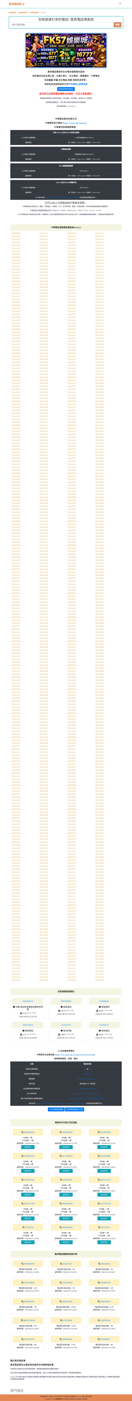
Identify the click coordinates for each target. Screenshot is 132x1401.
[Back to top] (128, 1390)
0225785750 (105, 1203)
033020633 (105, 1264)
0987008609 (66, 1001)
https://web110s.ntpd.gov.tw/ (87, 1079)
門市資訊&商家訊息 (78, 84)
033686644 (104, 1001)
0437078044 (29, 1282)
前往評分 (28, 1147)
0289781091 (105, 1320)
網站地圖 (65, 1399)
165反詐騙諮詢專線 (56, 1109)
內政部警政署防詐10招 (74, 1109)
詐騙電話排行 (44, 1396)
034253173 (67, 1264)
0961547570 (105, 1180)
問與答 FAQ (52, 1396)
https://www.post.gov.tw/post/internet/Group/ (75, 1055)
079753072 (105, 1227)
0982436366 (67, 1227)
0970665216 (105, 1282)
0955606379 (29, 1264)
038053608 (67, 1180)
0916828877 (105, 1339)
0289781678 (29, 1339)
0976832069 (67, 1203)
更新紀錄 (59, 1396)
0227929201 (67, 1282)
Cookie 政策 (80, 1396)
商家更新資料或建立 (66, 89)
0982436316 (105, 1301)
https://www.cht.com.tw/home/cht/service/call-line (62, 197)
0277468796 (67, 1156)
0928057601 (29, 1180)
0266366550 (28, 1001)
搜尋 (118, 25)
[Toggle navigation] (120, 4)
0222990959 (105, 1132)
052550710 (66, 1025)
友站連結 (66, 1396)
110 (85, 1069)
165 (90, 1069)
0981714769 (29, 1203)
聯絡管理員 (88, 1396)
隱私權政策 (73, 1396)
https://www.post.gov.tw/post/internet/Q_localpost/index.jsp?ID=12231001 (61, 1103)
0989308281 (67, 1339)
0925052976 (28, 1025)
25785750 (29, 1227)
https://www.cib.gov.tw (87, 1088)
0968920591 (29, 1301)
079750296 (67, 1320)
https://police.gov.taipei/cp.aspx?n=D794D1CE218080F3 (87, 1098)
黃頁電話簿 (15, 4)
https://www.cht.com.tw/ (75, 123)
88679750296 (29, 1320)
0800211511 (87, 1074)
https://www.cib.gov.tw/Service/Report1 (87, 1093)
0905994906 (105, 1156)
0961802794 (29, 1156)
